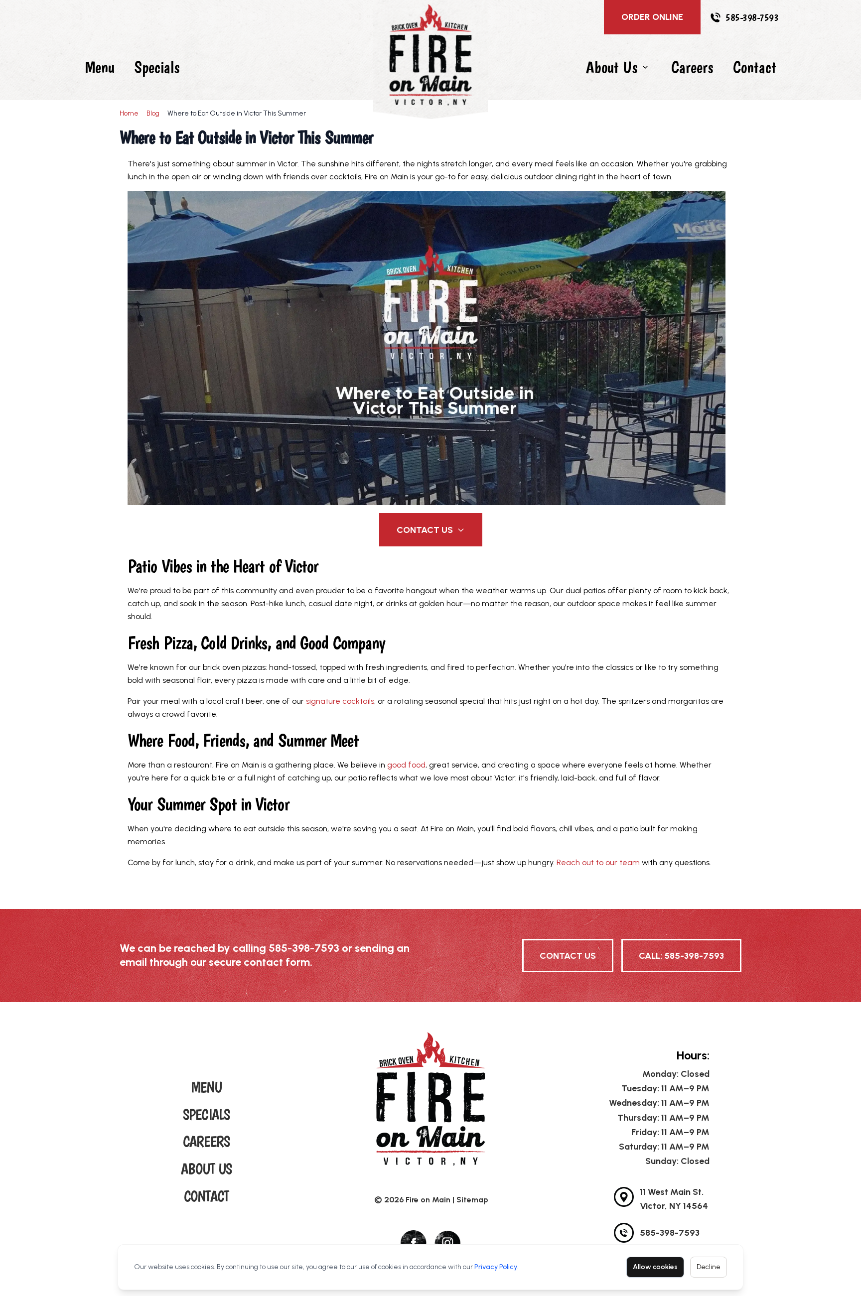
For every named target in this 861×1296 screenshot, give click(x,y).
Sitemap (472, 1199)
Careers (692, 67)
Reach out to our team (598, 862)
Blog (152, 113)
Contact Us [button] (425, 529)
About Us (611, 67)
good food (406, 765)
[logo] (430, 1099)
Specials (157, 67)
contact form (277, 962)
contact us (568, 955)
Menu (100, 67)
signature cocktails (340, 701)
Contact (754, 67)
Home (129, 113)
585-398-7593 (751, 17)
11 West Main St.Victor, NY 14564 (674, 1198)
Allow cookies (655, 1267)
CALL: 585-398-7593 (681, 955)
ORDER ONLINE (652, 16)
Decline (708, 1267)
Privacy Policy (495, 1267)
